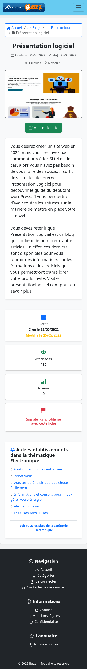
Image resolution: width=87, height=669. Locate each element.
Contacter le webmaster (46, 587)
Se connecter (46, 581)
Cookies (46, 610)
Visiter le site (45, 128)
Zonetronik (22, 476)
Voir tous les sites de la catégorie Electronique (43, 528)
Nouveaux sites (46, 644)
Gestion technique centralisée (37, 469)
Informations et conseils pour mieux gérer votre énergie (41, 497)
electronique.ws (26, 506)
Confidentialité (46, 621)
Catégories (46, 575)
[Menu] (78, 7)
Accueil (46, 569)
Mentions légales (46, 615)
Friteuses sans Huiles (30, 513)
